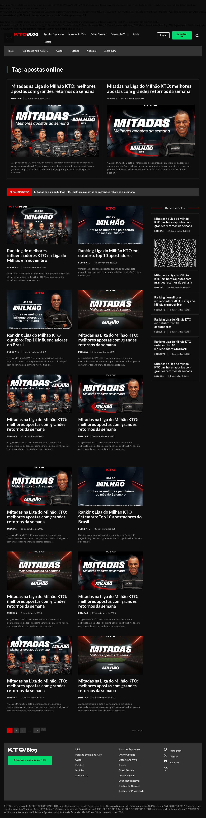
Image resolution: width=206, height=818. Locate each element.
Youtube (174, 762)
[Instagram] (165, 751)
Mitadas (16, 98)
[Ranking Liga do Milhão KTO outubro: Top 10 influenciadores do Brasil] (39, 309)
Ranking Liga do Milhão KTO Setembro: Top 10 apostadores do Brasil (110, 516)
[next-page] (43, 729)
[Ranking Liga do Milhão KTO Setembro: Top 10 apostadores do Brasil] (110, 486)
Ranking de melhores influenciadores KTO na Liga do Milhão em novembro (36, 255)
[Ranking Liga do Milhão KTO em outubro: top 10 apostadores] (110, 225)
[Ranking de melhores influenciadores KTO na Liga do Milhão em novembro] (39, 225)
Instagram (175, 750)
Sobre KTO (13, 267)
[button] (197, 35)
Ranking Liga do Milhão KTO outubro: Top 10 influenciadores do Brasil (37, 339)
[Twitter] (165, 757)
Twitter (174, 756)
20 (36, 730)
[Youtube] (165, 763)
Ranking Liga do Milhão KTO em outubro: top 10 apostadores (108, 253)
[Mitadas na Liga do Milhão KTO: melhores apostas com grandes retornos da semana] (55, 131)
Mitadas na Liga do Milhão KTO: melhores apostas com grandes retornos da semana (53, 88)
